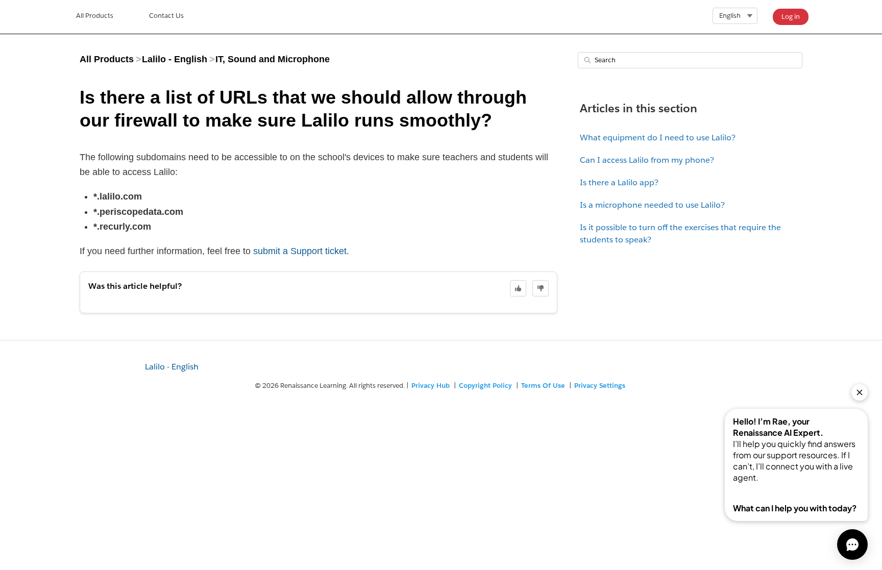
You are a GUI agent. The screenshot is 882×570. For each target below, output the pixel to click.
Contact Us (166, 15)
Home (95, 17)
